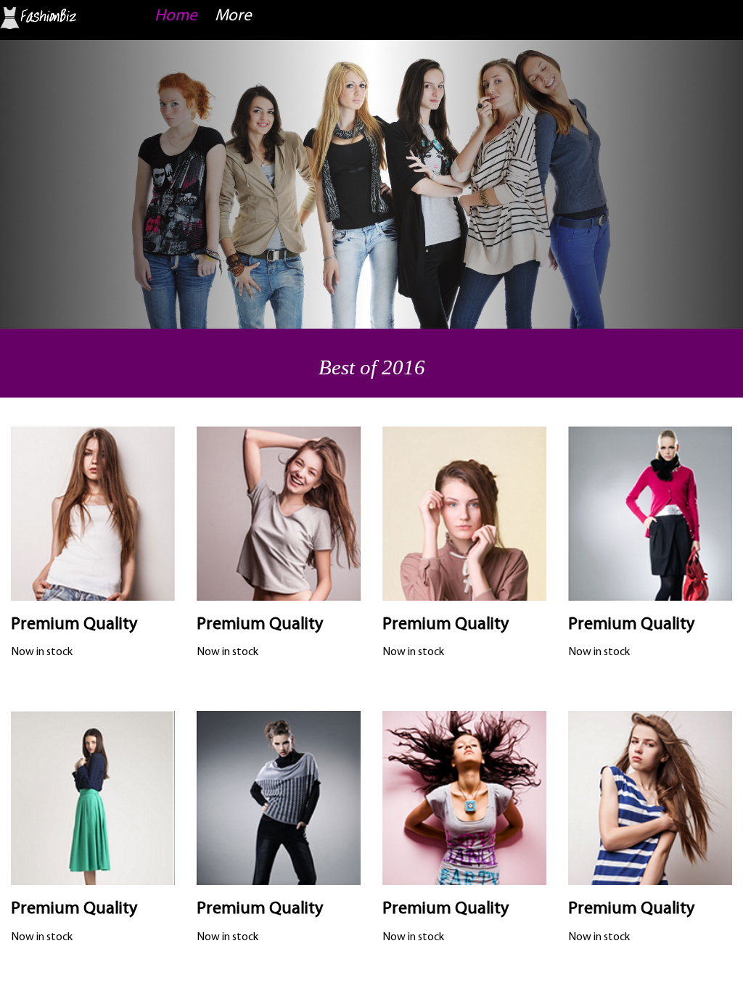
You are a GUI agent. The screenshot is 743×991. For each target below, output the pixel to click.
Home (176, 16)
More (233, 16)
